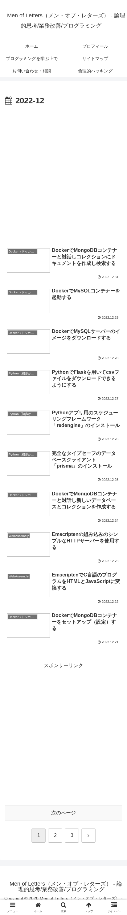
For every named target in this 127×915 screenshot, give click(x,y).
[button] (114, 795)
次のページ (63, 812)
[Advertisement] (63, 175)
